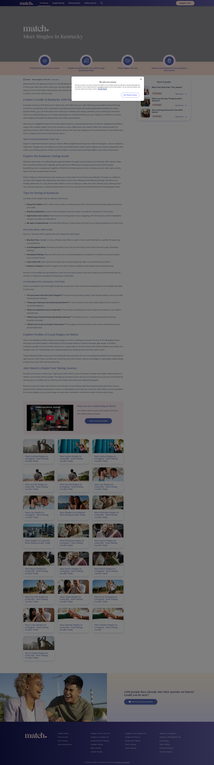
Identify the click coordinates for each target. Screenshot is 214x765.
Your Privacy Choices (130, 95)
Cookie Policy (102, 89)
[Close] (140, 79)
